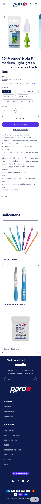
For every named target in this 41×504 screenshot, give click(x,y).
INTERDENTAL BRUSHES (13, 435)
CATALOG (7, 460)
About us (7, 407)
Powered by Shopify (27, 498)
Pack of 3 (18, 91)
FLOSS (6, 445)
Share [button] (6, 196)
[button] (4, 4)
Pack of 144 (9, 96)
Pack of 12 (32, 91)
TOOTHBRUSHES (10, 430)
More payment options (20, 129)
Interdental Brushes (13, 304)
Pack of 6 (23, 96)
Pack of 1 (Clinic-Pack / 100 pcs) (17, 101)
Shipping (4, 79)
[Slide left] (15, 54)
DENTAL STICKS (10, 440)
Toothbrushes (10, 260)
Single (6, 91)
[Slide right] (25, 54)
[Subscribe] (34, 379)
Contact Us (8, 417)
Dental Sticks (10, 349)
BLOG (6, 465)
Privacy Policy (9, 412)
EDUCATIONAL (9, 455)
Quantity (5, 106)
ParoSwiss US (16, 498)
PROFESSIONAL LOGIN (12, 450)
